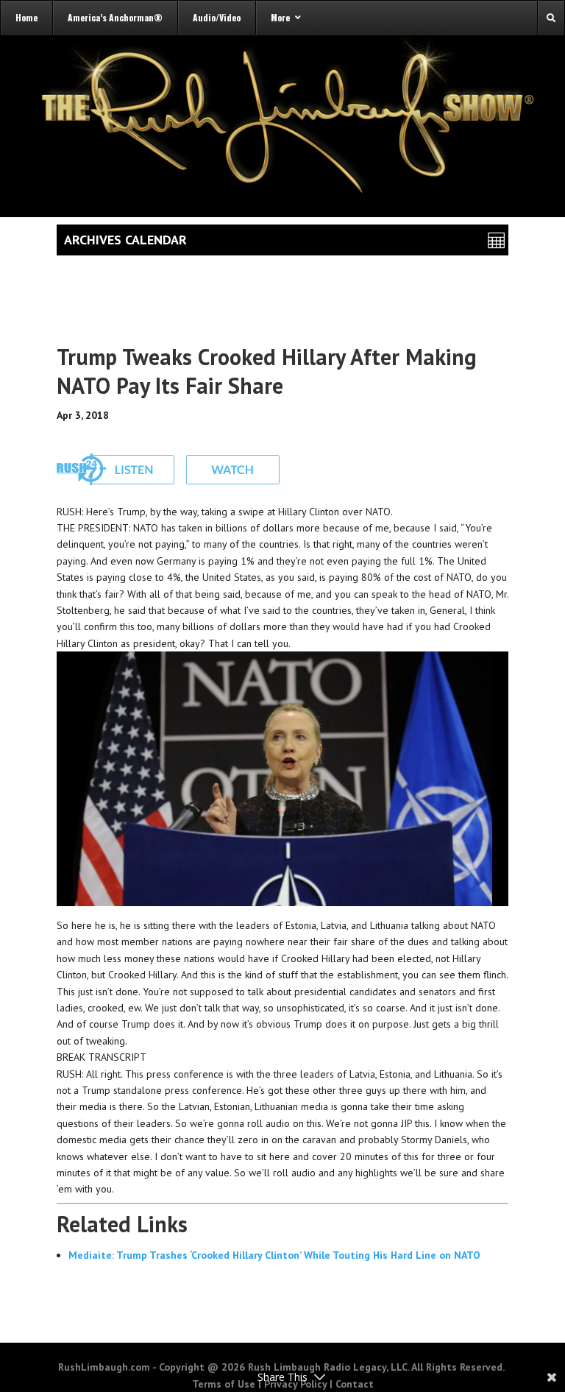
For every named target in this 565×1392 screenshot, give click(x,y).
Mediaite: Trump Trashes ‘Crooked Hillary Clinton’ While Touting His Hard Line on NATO (274, 1255)
